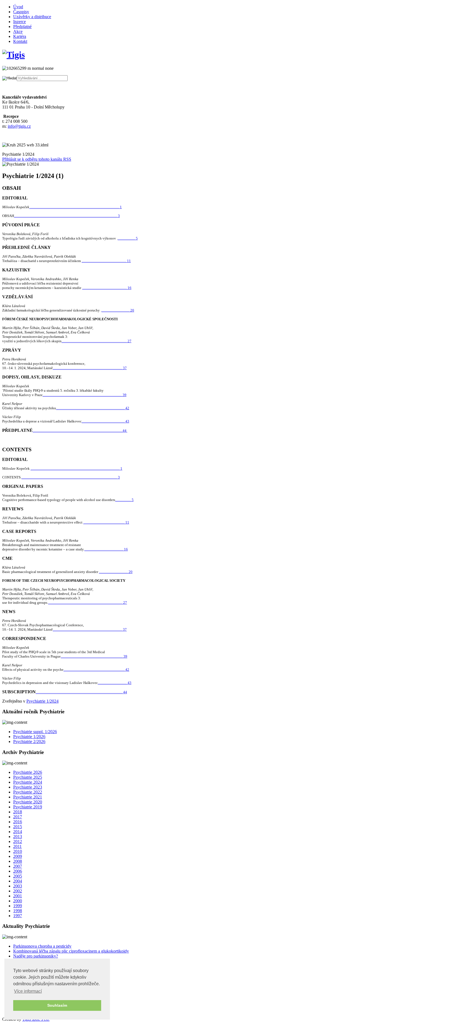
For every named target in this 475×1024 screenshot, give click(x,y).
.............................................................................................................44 (80, 430)
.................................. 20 (117, 310)
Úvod (18, 6)
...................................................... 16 (106, 288)
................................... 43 (114, 683)
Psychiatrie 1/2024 (42, 701)
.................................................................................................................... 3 (70, 477)
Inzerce (19, 21)
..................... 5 (128, 238)
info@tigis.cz (19, 126)
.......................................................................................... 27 (87, 602)
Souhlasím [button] (57, 1005)
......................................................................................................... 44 (81, 692)
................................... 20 (115, 572)
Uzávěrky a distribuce (32, 16)
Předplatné (22, 26)
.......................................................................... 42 (96, 669)
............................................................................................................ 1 (75, 207)
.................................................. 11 (106, 522)
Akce (18, 31)
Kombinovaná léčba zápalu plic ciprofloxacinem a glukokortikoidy (71, 951)
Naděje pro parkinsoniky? (35, 956)
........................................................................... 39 (94, 656)
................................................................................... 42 (92, 408)
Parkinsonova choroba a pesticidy (42, 946)
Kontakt (20, 41)
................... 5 (124, 500)
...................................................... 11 (106, 261)
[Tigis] (13, 55)
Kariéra (19, 36)
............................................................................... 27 (96, 341)
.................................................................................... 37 (90, 368)
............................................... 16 (106, 549)
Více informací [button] (28, 991)
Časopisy (21, 11)
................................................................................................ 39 (84, 395)
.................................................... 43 (105, 421)
